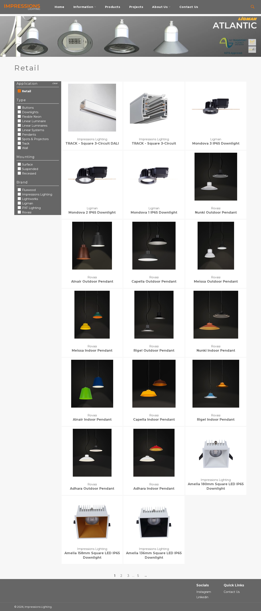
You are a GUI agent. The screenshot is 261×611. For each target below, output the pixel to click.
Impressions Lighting (36, 194)
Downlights (29, 112)
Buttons (27, 108)
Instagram (203, 592)
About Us (160, 7)
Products (112, 7)
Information (83, 7)
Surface (27, 164)
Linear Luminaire (33, 121)
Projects (136, 7)
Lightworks (29, 199)
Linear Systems (32, 130)
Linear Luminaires (34, 125)
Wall (24, 148)
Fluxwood (28, 190)
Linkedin (202, 597)
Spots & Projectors (35, 139)
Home (59, 7)
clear (55, 83)
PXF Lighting (31, 208)
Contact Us (188, 7)
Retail (26, 91)
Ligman (27, 203)
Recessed (28, 173)
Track (25, 143)
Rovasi (26, 212)
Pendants (28, 134)
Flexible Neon (31, 116)
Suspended (29, 169)
